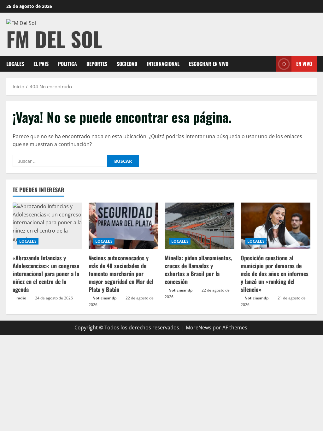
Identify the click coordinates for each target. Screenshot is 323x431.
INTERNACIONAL (163, 64)
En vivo (304, 64)
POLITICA (67, 64)
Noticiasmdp (104, 298)
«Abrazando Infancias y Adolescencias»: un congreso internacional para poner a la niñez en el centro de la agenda (46, 274)
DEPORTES (96, 64)
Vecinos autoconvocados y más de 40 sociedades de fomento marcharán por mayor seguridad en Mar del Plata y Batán (121, 274)
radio (21, 298)
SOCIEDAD (127, 64)
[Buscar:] (60, 161)
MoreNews (198, 327)
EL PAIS (41, 64)
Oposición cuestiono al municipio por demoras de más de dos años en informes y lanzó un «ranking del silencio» (274, 274)
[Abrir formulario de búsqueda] (269, 64)
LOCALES (15, 64)
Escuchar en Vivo (208, 64)
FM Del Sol (54, 38)
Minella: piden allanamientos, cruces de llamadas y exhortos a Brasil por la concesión (198, 270)
